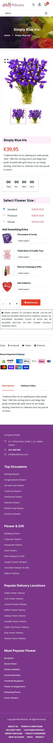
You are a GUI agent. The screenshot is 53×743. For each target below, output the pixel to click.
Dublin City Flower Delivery (16, 627)
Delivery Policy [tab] (28, 385)
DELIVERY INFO (13, 730)
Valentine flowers (12, 502)
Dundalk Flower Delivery (15, 621)
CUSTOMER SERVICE (34, 730)
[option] (26, 81)
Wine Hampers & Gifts (14, 556)
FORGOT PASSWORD (35, 733)
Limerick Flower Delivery (15, 604)
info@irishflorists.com (18, 454)
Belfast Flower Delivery (14, 610)
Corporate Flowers (12, 539)
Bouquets (9, 658)
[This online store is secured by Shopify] (8, 361)
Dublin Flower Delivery (14, 593)
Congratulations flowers (15, 479)
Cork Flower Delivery (13, 598)
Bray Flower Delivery (13, 632)
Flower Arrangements (14, 686)
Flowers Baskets (12, 669)
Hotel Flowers (10, 550)
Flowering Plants (12, 692)
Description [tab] (8, 385)
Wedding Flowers (12, 533)
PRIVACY (39, 737)
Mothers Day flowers (14, 508)
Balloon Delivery (11, 573)
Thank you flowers (12, 491)
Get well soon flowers (14, 485)
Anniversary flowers (13, 496)
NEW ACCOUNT (16, 737)
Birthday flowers (11, 474)
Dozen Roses (10, 663)
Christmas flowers (12, 514)
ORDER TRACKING (13, 733)
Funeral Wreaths (12, 675)
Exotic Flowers (11, 697)
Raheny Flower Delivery (15, 638)
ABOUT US (13, 726)
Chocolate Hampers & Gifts (16, 567)
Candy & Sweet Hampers (15, 562)
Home (7, 35)
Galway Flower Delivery (15, 615)
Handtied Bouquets (13, 680)
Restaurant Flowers (13, 544)
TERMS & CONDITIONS (31, 726)
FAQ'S (30, 737)
